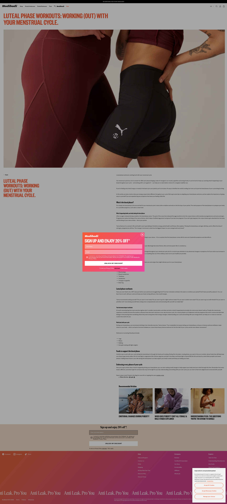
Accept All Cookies (209, 485)
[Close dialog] (142, 234)
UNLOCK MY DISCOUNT (113, 263)
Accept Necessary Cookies (209, 491)
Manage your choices (209, 496)
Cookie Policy (210, 481)
